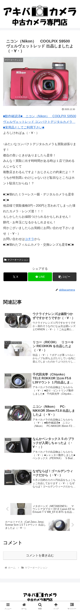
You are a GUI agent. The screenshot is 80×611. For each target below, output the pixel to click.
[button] (65, 276)
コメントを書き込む (40, 555)
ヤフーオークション (17, 259)
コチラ (29, 239)
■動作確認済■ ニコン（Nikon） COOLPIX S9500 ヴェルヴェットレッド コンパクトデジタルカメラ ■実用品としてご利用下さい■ (39, 121)
